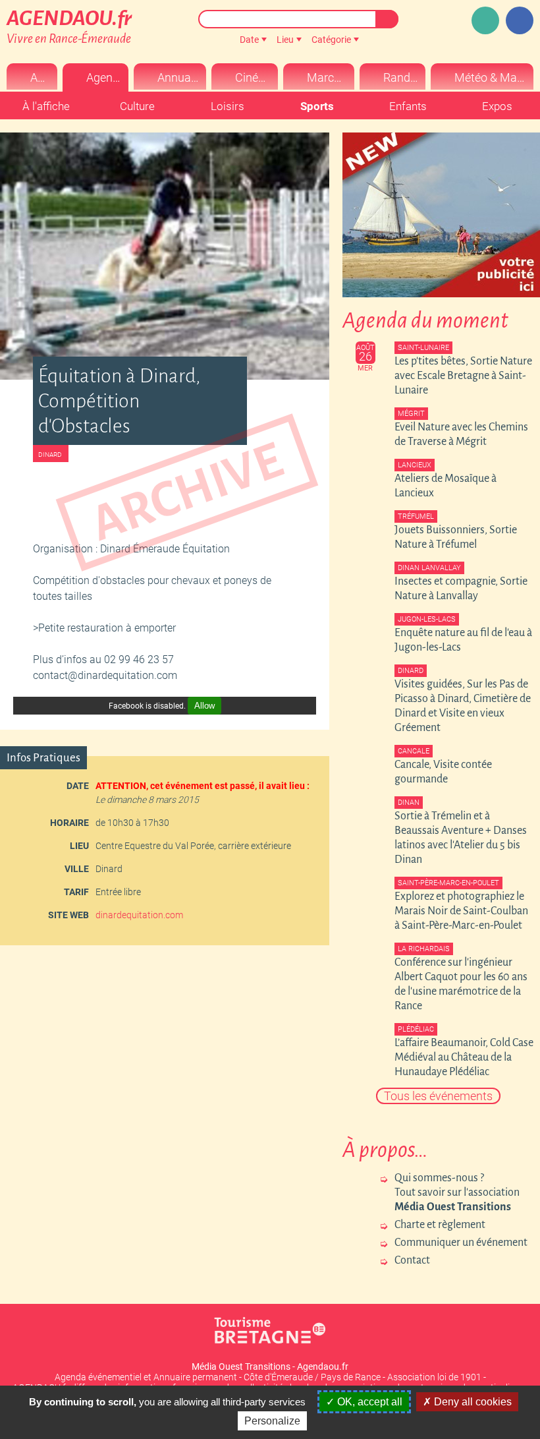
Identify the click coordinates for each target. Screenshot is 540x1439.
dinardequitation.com (139, 915)
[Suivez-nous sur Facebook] (519, 20)
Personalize (272, 1420)
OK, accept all (368, 1401)
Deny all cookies (471, 1401)
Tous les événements (438, 1096)
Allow (204, 706)
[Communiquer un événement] (485, 20)
